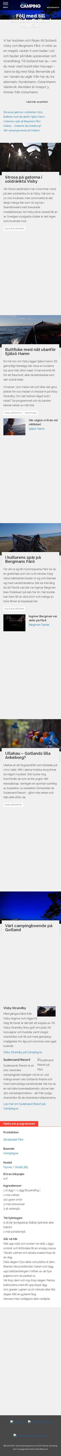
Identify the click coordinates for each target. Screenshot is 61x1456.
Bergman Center (39, 624)
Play (7, 105)
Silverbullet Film (13, 1139)
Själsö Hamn (37, 428)
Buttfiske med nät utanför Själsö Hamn (24, 116)
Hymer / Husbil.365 (15, 1167)
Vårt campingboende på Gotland (21, 130)
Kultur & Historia (14, 228)
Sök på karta (53, 7)
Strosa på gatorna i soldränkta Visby (23, 112)
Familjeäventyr (13, 413)
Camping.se (10, 1153)
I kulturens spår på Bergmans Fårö (22, 121)
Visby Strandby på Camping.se (22, 1052)
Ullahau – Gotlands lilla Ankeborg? (22, 126)
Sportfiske (31, 413)
